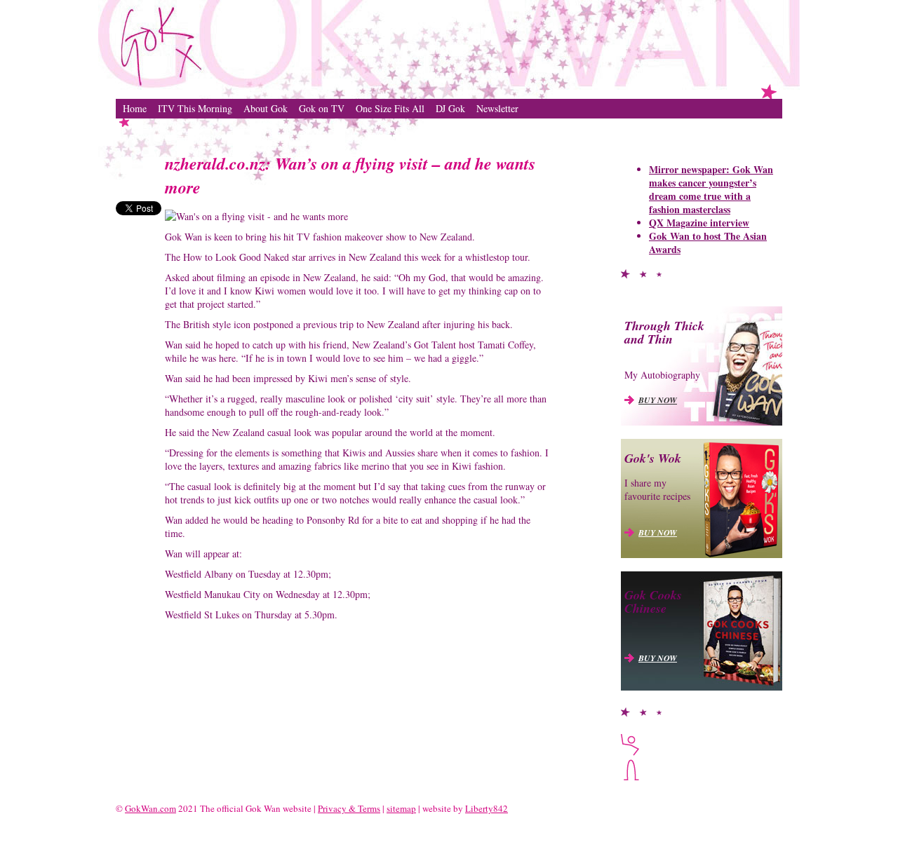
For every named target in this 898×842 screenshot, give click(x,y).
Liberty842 (486, 808)
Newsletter (497, 108)
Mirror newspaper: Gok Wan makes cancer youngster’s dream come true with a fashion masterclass (711, 189)
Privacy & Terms (349, 808)
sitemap (401, 808)
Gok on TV (321, 108)
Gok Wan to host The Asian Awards (708, 243)
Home (135, 108)
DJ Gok (450, 108)
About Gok (265, 108)
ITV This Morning (195, 108)
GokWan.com (150, 808)
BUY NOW (657, 400)
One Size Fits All (390, 108)
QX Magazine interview (699, 222)
